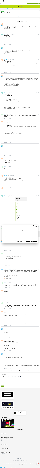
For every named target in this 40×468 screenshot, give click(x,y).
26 (18, 21)
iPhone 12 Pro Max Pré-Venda (5, 439)
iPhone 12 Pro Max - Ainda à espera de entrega (7, 437)
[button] (0, 3)
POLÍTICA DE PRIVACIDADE (11, 463)
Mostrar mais (20, 429)
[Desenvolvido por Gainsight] (20, 458)
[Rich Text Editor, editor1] (20, 381)
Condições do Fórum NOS (16, 460)
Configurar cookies (19, 241)
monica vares (5, 23)
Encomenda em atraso (4, 444)
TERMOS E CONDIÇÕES (35, 463)
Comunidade (2, 8)
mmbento (5, 114)
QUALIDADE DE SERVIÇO (27, 463)
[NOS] (3, 1)
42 (26, 21)
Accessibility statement (24, 460)
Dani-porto (5, 34)
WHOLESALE (21, 464)
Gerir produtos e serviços (12, 8)
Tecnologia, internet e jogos (4, 440)
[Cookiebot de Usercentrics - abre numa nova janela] (33, 226)
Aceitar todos (31, 241)
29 (22, 21)
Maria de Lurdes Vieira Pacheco (7, 269)
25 (17, 21)
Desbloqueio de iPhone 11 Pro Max (5, 452)
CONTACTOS (5, 463)
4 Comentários (3, 453)
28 (21, 21)
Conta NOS (6, 8)
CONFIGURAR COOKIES (19, 463)
